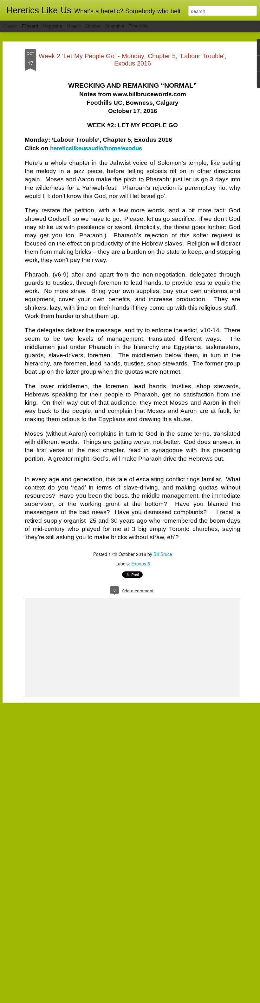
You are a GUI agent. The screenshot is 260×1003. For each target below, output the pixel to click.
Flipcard (30, 25)
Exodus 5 (140, 563)
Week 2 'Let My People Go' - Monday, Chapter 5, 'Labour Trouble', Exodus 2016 (132, 60)
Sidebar (93, 25)
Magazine (52, 25)
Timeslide (138, 25)
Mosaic (74, 25)
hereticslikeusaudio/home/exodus (96, 148)
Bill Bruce (162, 554)
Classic (10, 25)
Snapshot (114, 25)
